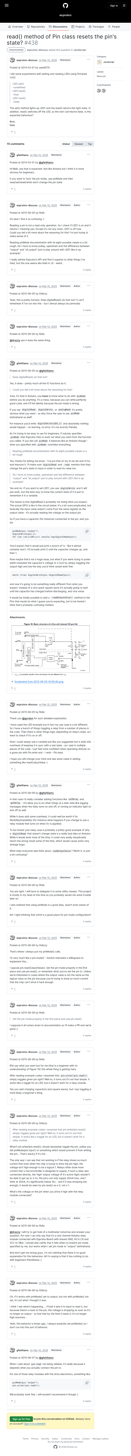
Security (45, 1438)
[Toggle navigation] (6, 5)
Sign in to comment (35, 1423)
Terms (25, 1438)
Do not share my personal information (65, 1441)
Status (55, 1438)
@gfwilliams (46, 162)
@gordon (27, 718)
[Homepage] (65, 5)
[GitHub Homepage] (55, 1447)
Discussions (60, 26)
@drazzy (15, 340)
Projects (80, 26)
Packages (98, 26)
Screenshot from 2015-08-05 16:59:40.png (38, 681)
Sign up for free (21, 1419)
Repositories (38, 26)
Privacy (35, 1438)
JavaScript (80, 49)
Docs (77, 1438)
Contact (86, 1438)
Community (66, 1438)
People (116, 26)
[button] (88, 59)
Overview (17, 26)
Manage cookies (100, 1438)
